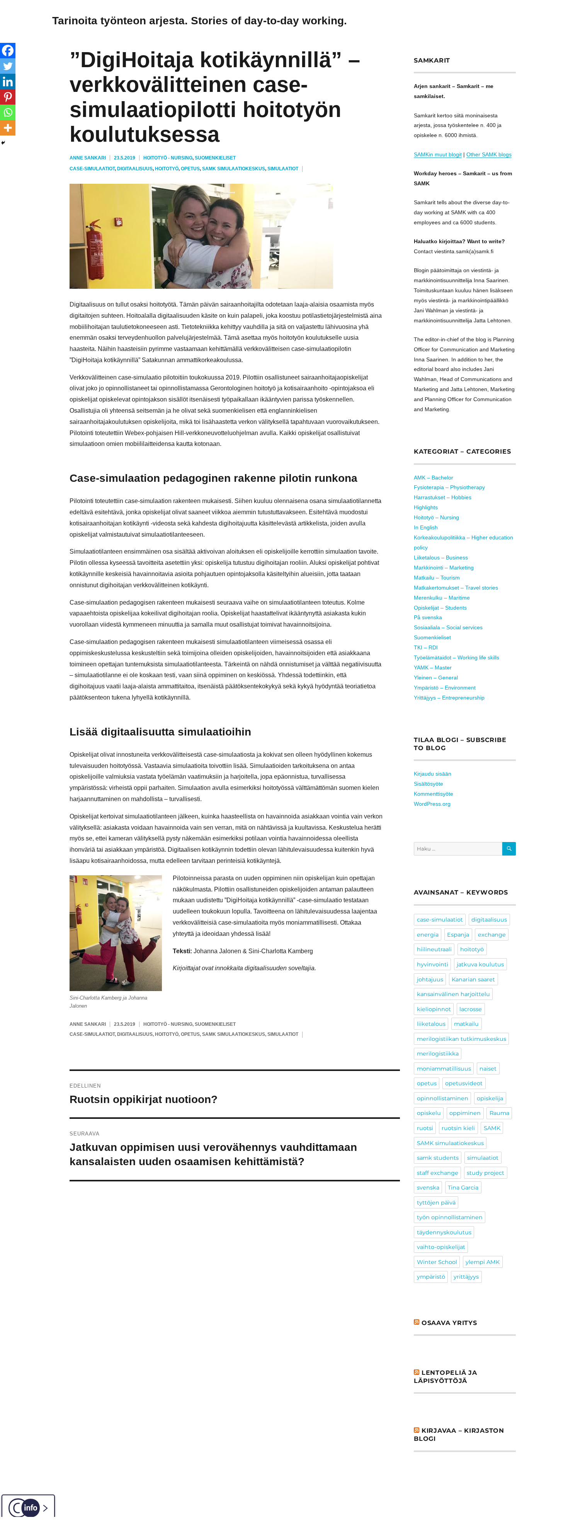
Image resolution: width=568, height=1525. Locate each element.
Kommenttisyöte (433, 794)
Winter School (437, 1262)
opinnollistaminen (442, 1098)
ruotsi (425, 1128)
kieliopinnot (434, 1009)
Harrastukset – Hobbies (442, 497)
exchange (492, 934)
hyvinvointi (432, 964)
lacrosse (470, 1009)
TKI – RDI (426, 647)
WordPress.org (432, 804)
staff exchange (437, 1172)
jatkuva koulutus (480, 964)
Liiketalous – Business (441, 557)
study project (485, 1172)
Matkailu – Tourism (437, 577)
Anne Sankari (88, 158)
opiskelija (490, 1098)
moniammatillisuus (444, 1068)
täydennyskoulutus (444, 1232)
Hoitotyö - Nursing (167, 158)
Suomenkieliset (215, 158)
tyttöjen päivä (436, 1202)
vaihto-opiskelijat (441, 1247)
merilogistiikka (438, 1053)
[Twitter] (7, 66)
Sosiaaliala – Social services (448, 627)
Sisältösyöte (428, 784)
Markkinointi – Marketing (444, 567)
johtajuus (430, 979)
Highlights (426, 507)
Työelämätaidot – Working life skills (456, 657)
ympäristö (431, 1276)
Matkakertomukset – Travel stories (456, 588)
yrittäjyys (466, 1276)
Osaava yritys (449, 1323)
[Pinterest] (7, 97)
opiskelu (429, 1113)
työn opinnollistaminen (450, 1217)
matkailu (466, 1023)
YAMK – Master (433, 667)
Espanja (458, 934)
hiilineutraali (434, 949)
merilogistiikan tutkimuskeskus (461, 1038)
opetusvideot (464, 1083)
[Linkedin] (7, 81)
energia (428, 934)
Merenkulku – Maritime (442, 598)
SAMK (492, 1128)
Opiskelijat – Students (440, 608)
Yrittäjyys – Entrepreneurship (449, 698)
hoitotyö (167, 168)
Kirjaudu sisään (432, 774)
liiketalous (431, 1023)
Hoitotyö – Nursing (436, 517)
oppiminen (465, 1113)
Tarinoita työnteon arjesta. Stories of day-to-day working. (199, 21)
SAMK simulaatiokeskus (233, 168)
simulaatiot (282, 168)
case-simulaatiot (92, 168)
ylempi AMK (483, 1262)
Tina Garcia (463, 1187)
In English (426, 527)
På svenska (428, 617)
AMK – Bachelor (433, 477)
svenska (428, 1187)
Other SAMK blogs (489, 154)
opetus (190, 168)
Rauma (499, 1113)
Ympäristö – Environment (445, 688)
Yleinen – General (436, 677)
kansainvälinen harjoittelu (453, 994)
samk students (438, 1157)
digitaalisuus (135, 168)
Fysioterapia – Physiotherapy (449, 487)
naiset (488, 1068)
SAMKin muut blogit (438, 154)
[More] (7, 128)
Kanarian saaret (473, 979)
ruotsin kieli (458, 1128)
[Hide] (3, 143)
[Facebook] (7, 50)
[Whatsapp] (7, 112)
